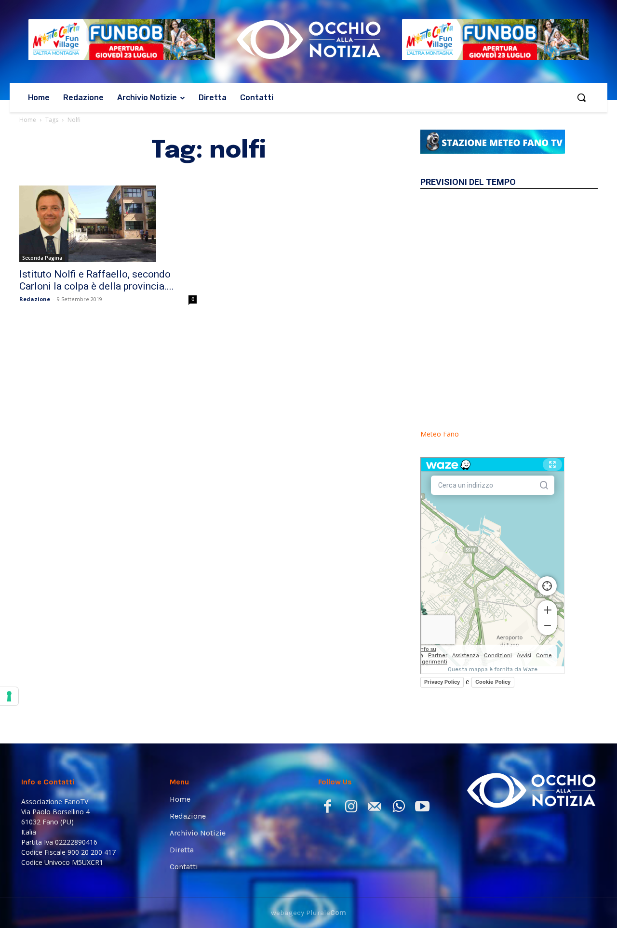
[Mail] (374, 808)
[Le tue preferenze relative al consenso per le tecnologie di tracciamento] (9, 696)
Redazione (34, 299)
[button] (581, 97)
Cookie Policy (492, 681)
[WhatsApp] (398, 808)
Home (27, 120)
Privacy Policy (442, 681)
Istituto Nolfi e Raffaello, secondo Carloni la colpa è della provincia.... (96, 280)
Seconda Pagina (42, 257)
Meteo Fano (439, 433)
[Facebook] (327, 808)
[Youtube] (422, 808)
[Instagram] (351, 808)
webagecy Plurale (308, 912)
